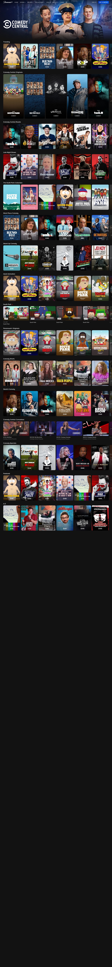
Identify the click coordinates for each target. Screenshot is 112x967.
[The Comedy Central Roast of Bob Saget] (64, 648)
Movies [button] (29, 2)
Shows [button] (22, 2)
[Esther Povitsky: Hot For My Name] (82, 779)
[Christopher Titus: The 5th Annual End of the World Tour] (11, 648)
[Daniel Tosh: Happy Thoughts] (82, 727)
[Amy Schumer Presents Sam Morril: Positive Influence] (47, 544)
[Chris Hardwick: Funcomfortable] (100, 622)
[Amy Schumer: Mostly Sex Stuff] (64, 544)
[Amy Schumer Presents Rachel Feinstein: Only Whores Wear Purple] (29, 544)
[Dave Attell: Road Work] (100, 727)
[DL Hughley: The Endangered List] (29, 727)
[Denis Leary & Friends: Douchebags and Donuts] (64, 753)
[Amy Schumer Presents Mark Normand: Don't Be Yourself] (11, 544)
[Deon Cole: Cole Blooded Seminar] (82, 753)
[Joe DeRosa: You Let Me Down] (11, 910)
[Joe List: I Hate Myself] (29, 910)
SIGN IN (94, 2)
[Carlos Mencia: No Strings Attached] (47, 622)
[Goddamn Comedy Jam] (47, 805)
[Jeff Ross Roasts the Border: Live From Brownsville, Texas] (29, 884)
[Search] (66, 2)
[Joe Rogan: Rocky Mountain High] (47, 910)
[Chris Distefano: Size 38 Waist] (82, 622)
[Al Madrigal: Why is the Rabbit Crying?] (64, 518)
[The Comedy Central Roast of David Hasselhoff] (11, 675)
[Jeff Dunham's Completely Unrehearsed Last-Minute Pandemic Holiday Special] (47, 858)
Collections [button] (39, 2)
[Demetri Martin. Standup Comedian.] (47, 753)
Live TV (48, 2)
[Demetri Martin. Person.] (29, 753)
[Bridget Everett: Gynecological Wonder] (47, 596)
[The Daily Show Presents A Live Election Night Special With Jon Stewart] (47, 727)
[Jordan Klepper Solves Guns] (11, 936)
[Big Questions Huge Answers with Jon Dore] (11, 596)
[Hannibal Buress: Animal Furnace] (82, 805)
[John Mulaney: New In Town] (64, 910)
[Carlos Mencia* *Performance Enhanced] (11, 622)
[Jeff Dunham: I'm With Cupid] (29, 858)
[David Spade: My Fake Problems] (11, 753)
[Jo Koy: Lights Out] (100, 884)
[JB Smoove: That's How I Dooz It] (82, 832)
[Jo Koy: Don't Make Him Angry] (82, 884)
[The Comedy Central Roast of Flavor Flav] (29, 675)
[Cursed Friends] (100, 701)
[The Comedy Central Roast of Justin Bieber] (64, 675)
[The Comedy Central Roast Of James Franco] (47, 675)
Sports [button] (55, 2)
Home (16, 2)
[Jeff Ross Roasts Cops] (100, 858)
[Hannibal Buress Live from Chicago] (100, 805)
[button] (11, 56)
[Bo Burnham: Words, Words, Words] (29, 596)
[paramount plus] (8, 2)
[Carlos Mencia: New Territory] (29, 622)
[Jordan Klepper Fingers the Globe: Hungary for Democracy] (29, 936)
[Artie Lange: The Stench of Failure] (29, 570)
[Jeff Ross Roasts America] (82, 858)
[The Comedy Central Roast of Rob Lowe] (100, 675)
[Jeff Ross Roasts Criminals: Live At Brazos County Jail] (11, 884)
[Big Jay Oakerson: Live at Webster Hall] (100, 570)
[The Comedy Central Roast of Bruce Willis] (82, 648)
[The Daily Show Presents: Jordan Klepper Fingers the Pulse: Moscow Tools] (82, 936)
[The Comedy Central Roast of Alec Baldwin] (47, 648)
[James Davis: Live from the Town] (100, 832)
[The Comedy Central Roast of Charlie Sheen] (100, 648)
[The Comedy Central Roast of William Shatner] (11, 701)
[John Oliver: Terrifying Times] (100, 910)
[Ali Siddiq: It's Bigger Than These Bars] (82, 518)
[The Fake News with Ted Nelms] (29, 805)
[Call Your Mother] (100, 596)
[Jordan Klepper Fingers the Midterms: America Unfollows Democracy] (47, 936)
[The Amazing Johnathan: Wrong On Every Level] (100, 518)
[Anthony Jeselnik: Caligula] (100, 544)
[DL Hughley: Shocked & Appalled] (11, 727)
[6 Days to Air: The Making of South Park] (11, 518)
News (62, 2)
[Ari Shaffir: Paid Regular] (11, 570)
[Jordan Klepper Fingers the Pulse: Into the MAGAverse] (64, 936)
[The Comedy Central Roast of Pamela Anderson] (82, 675)
